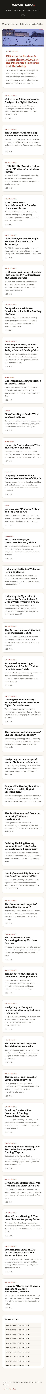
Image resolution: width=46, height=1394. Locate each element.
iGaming (17, 10)
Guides (36, 10)
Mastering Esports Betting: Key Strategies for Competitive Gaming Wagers (22, 1149)
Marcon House (22, 5)
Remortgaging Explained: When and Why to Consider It (23, 446)
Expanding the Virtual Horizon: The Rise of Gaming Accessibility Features (22, 1289)
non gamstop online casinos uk (17, 1325)
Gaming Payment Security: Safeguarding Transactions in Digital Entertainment (22, 702)
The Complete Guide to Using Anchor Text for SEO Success (21, 134)
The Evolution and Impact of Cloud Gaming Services (21, 1078)
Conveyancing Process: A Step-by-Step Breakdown (22, 510)
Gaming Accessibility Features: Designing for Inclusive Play (22, 874)
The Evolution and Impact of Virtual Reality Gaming (21, 905)
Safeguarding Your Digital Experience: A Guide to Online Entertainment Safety (21, 666)
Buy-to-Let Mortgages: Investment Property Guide (20, 541)
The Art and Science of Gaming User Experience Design (22, 631)
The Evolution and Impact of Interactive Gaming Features (21, 975)
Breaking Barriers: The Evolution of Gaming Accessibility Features (18, 1113)
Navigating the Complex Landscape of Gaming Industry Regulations (22, 1010)
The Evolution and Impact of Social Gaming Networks (21, 1045)
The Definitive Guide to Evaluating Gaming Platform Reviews (21, 940)
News (23, 15)
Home (8, 10)
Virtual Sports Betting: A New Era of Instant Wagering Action (22, 1218)
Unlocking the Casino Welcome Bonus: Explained (22, 570)
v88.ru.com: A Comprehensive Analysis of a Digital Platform (22, 101)
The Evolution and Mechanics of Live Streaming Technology (23, 733)
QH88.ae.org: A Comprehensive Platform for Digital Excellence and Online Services (23, 275)
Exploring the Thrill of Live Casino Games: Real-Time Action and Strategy (20, 1252)
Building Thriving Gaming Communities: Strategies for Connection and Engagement (21, 846)
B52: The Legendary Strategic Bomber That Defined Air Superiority (21, 241)
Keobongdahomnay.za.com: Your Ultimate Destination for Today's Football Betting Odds (21, 347)
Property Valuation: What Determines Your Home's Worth (23, 477)
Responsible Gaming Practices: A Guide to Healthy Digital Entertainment (22, 789)
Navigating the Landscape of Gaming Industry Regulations (21, 760)
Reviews (27, 10)
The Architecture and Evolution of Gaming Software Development (22, 816)
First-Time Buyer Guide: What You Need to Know (22, 415)
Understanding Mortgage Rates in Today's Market (23, 382)
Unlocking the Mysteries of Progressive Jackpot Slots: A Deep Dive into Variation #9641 (22, 599)
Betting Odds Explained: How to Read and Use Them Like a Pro (22, 1184)
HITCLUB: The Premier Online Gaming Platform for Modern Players (22, 169)
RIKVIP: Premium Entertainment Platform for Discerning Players (21, 205)
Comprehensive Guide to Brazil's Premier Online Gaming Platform (23, 311)
